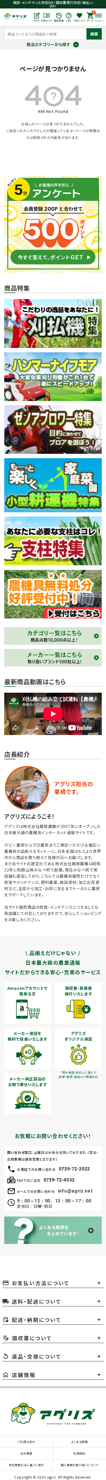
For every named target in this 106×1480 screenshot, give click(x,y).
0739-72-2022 (74, 1169)
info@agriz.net (75, 1191)
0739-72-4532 (59, 1180)
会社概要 (26, 1453)
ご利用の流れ (26, 1442)
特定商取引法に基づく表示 (26, 1465)
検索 (94, 34)
